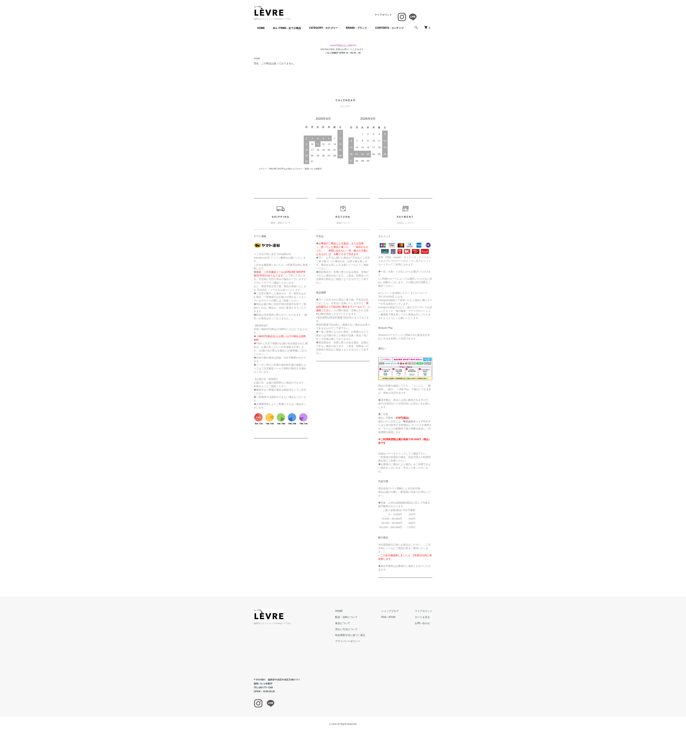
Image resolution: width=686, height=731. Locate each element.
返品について (342, 623)
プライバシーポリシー (347, 641)
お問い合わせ (422, 623)
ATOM (391, 617)
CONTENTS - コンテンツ (389, 27)
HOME (261, 28)
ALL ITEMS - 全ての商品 (287, 28)
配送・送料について (346, 617)
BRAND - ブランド (356, 27)
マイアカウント (383, 14)
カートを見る (422, 617)
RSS (383, 617)
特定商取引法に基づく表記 (350, 635)
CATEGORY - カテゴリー (323, 27)
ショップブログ (390, 611)
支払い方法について (346, 629)
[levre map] (286, 651)
